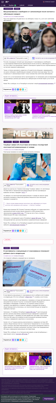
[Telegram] (15, 89)
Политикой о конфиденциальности (22, 401)
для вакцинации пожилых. (18, 224)
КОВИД (17, 8)
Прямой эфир (50, 1)
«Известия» (28, 297)
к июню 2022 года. (18, 213)
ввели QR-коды (36, 218)
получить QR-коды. (22, 334)
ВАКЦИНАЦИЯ (8, 8)
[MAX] (13, 89)
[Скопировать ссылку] (25, 90)
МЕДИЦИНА (7, 141)
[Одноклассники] (20, 89)
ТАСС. (23, 192)
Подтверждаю (48, 398)
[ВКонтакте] (18, 89)
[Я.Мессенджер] (23, 89)
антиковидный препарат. (46, 83)
